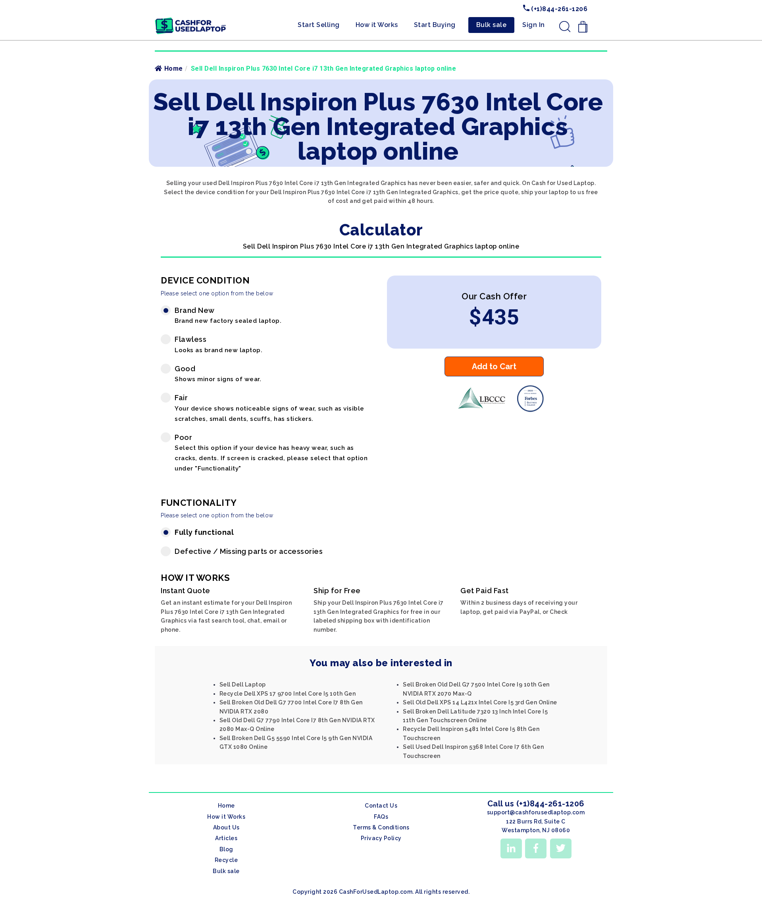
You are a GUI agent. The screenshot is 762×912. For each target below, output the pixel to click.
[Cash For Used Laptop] (478, 410)
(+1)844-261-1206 (558, 9)
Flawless (218, 344)
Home (173, 68)
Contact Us (381, 805)
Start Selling (319, 25)
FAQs (381, 817)
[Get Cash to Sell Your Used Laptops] (190, 20)
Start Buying (435, 25)
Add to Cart (494, 366)
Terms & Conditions (381, 827)
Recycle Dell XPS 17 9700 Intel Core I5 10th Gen (287, 693)
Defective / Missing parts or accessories (249, 551)
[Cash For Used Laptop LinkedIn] (511, 848)
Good (218, 373)
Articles (226, 838)
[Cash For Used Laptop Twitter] (561, 848)
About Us (226, 827)
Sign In (533, 25)
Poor (271, 452)
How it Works (377, 25)
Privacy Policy (381, 838)
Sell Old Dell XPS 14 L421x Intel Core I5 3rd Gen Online (480, 702)
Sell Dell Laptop (242, 684)
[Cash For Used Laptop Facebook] (535, 848)
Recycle (226, 860)
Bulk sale (491, 25)
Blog (226, 849)
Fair (269, 407)
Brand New (228, 315)
